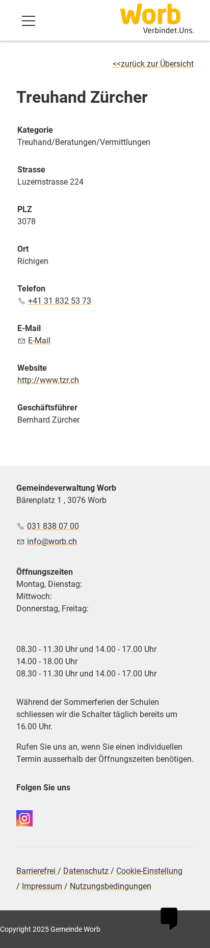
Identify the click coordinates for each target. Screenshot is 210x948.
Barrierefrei (37, 871)
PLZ (24, 209)
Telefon (31, 288)
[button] (28, 21)
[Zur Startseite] (157, 18)
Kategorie (35, 130)
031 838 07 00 (53, 526)
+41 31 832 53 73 (59, 301)
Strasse (31, 169)
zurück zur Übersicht (157, 64)
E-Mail (29, 328)
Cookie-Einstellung (149, 871)
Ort (23, 249)
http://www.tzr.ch (48, 380)
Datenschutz (86, 871)
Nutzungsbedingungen (110, 886)
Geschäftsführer (47, 407)
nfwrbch (53, 541)
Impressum (42, 886)
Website (32, 368)
